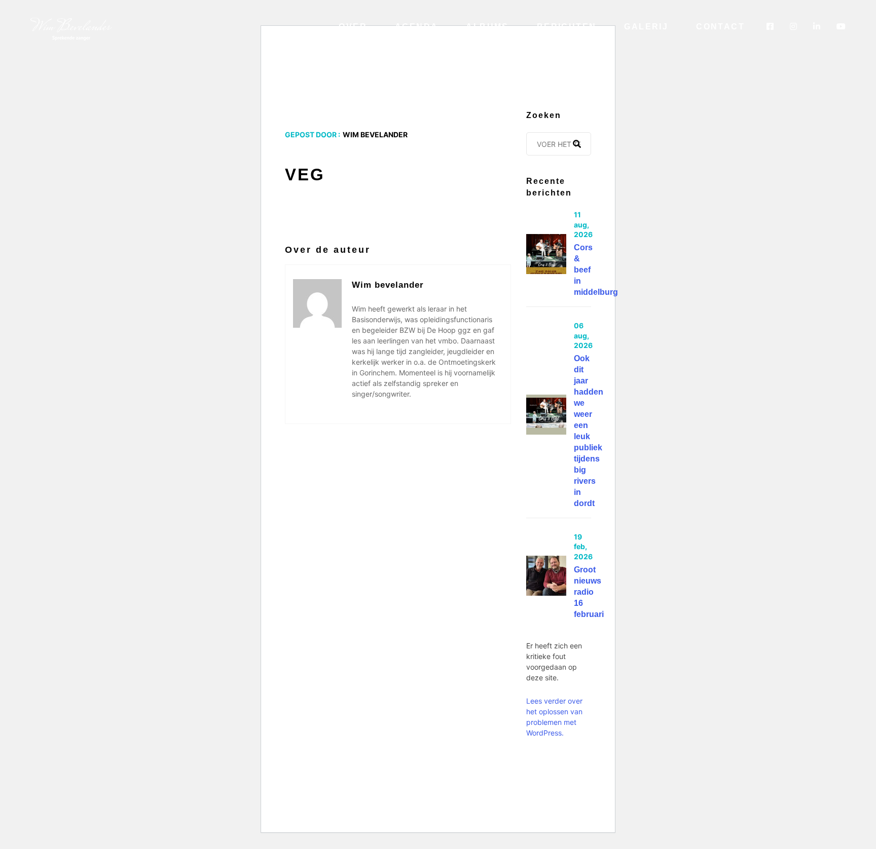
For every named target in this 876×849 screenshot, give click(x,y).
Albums (487, 26)
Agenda (416, 26)
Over (353, 26)
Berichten (567, 26)
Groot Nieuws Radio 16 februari (589, 592)
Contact (720, 26)
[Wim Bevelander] (71, 28)
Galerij (646, 26)
